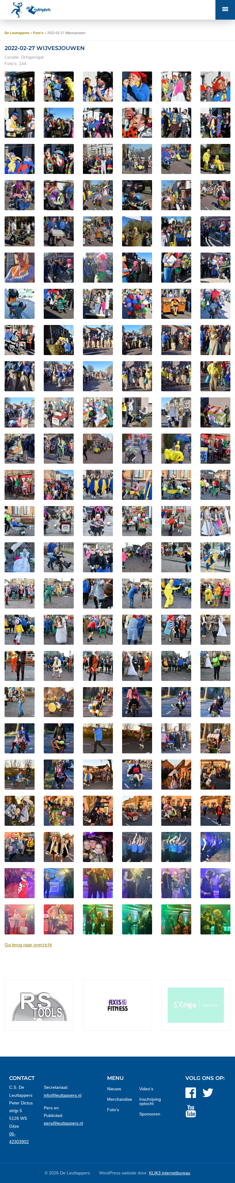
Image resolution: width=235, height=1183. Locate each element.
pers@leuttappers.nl (63, 1123)
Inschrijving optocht (150, 1101)
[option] (39, 1005)
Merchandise (119, 1099)
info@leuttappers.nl (62, 1095)
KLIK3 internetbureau (169, 1172)
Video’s (146, 1088)
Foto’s (113, 1109)
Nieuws (114, 1088)
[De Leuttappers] (32, 10)
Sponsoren (149, 1113)
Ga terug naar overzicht (28, 944)
